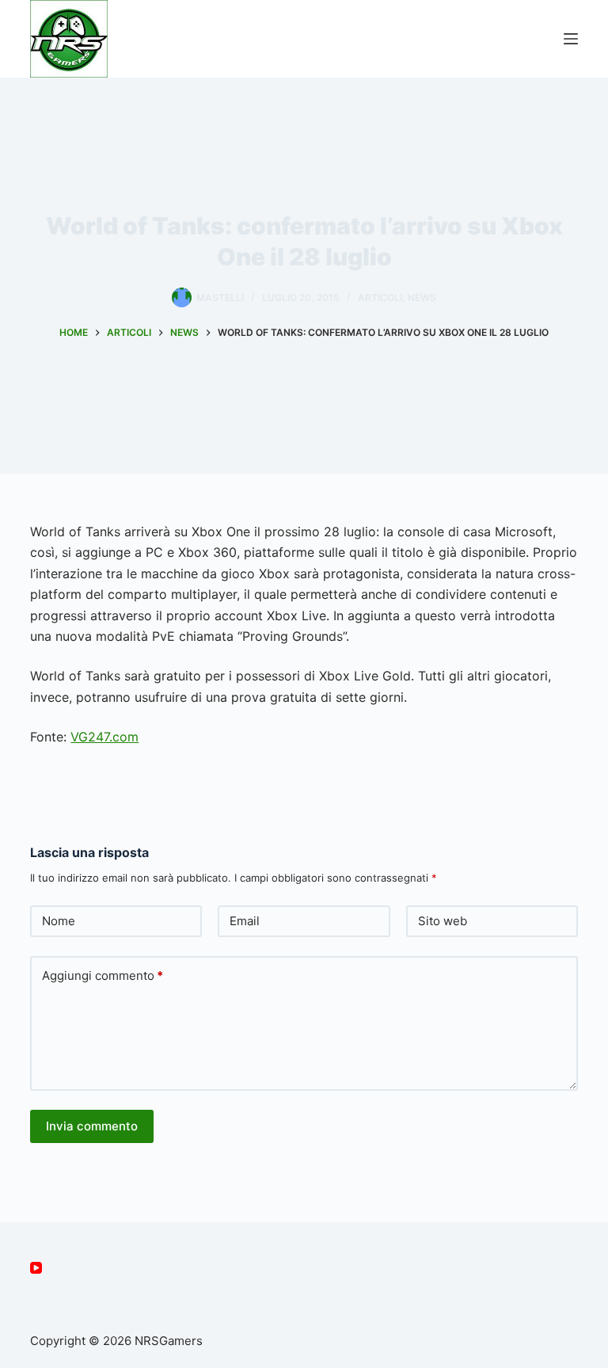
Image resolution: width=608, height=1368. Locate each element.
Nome (58, 920)
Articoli (380, 297)
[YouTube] (36, 1268)
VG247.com (104, 737)
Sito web (442, 920)
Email (245, 920)
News (422, 297)
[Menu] (571, 39)
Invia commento (92, 1126)
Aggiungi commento (102, 975)
